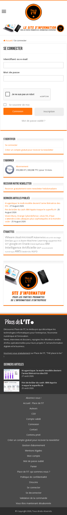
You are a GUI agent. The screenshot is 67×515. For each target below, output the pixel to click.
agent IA (16, 241)
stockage (57, 237)
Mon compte (33, 455)
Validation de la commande (33, 498)
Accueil (8, 40)
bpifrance (40, 244)
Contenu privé (33, 434)
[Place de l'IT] (33, 12)
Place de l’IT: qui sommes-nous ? (33, 471)
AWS (18, 251)
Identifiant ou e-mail (15, 59)
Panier (33, 466)
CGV (33, 413)
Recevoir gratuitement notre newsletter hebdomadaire (31, 188)
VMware (9, 237)
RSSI (59, 240)
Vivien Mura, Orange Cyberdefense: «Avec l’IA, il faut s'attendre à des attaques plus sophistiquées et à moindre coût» (33, 218)
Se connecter (11, 145)
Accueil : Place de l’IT (33, 403)
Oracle (26, 243)
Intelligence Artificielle (20, 247)
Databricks (26, 251)
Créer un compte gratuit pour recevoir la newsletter (29, 149)
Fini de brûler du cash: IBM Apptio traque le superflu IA (30, 209)
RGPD (34, 251)
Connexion (33, 424)
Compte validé (33, 418)
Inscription (49, 111)
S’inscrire (33, 482)
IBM (47, 243)
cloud (18, 237)
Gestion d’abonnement (33, 445)
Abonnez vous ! (33, 397)
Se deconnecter (33, 492)
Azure (23, 240)
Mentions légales (33, 450)
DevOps (9, 240)
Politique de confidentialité (33, 476)
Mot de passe (11, 72)
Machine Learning (37, 240)
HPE (20, 244)
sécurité (49, 237)
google (13, 243)
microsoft (27, 237)
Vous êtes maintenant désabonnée (33, 503)
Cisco (32, 243)
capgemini (52, 240)
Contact (34, 429)
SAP (39, 247)
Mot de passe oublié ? (33, 120)
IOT (7, 243)
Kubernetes (40, 237)
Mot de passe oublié (33, 461)
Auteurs (33, 408)
